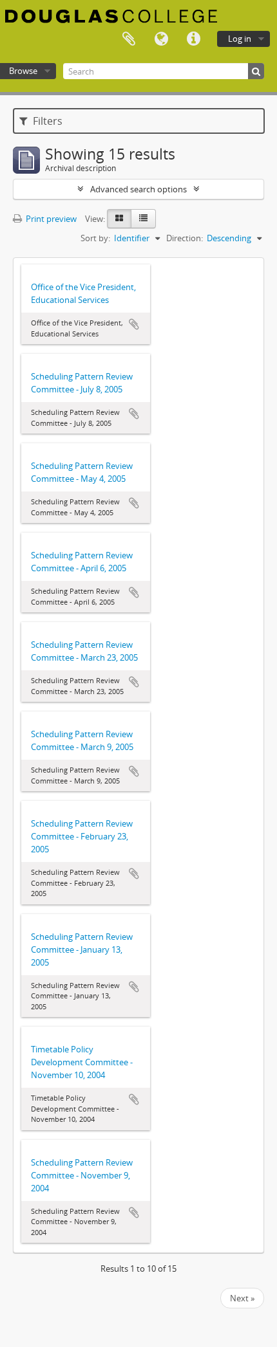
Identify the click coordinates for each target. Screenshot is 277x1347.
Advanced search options (138, 189)
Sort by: (95, 238)
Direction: (184, 238)
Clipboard (129, 39)
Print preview (50, 219)
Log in (239, 38)
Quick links (193, 39)
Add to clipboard (134, 324)
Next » (242, 1298)
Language (161, 39)
